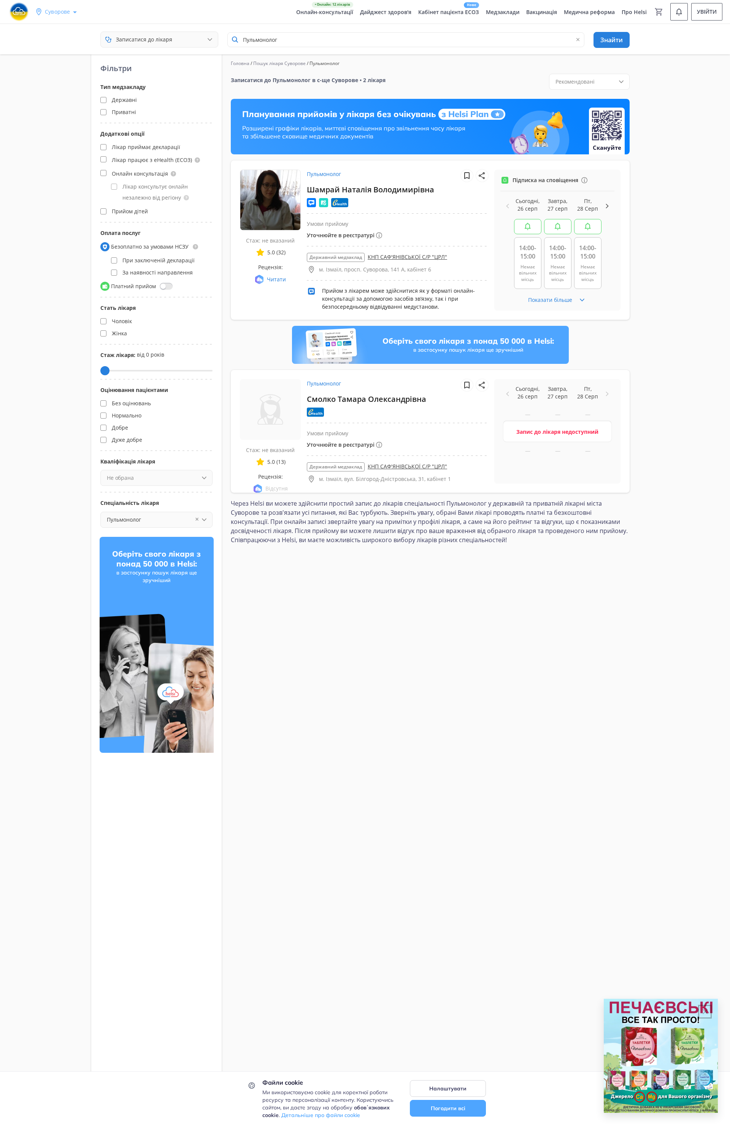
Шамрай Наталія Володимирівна (370, 189)
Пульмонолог (324, 174)
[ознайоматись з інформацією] (584, 180)
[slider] (105, 370)
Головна (240, 63)
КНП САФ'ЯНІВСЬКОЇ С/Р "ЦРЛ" (407, 256)
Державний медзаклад (335, 257)
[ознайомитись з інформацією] (527, 226)
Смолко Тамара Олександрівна (366, 399)
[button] (197, 160)
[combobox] (405, 39)
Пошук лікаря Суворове (279, 63)
